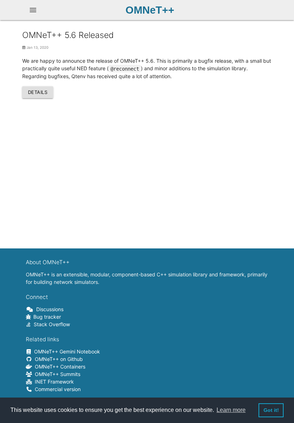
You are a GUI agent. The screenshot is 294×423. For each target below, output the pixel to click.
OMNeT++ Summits (56, 374)
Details (38, 92)
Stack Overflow (50, 324)
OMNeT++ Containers (58, 366)
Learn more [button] (231, 410)
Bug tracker (46, 317)
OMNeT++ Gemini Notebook (66, 351)
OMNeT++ (149, 10)
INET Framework (53, 382)
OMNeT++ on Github (57, 359)
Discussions (48, 309)
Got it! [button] (271, 410)
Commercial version (56, 389)
